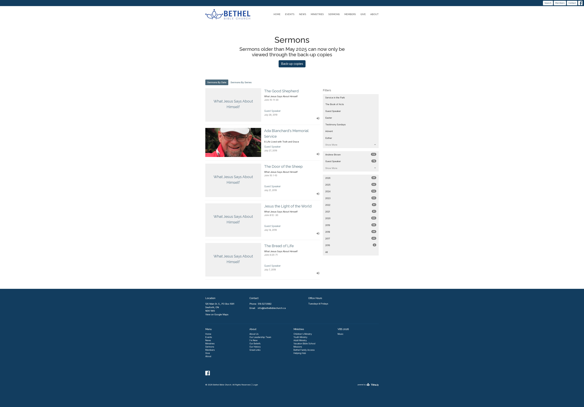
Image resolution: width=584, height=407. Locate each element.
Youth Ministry (300, 337)
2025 (350, 184)
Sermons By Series (241, 82)
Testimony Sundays (335, 124)
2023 (350, 198)
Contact (572, 3)
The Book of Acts (334, 104)
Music (340, 334)
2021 (350, 211)
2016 (350, 245)
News (302, 14)
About (374, 14)
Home (276, 14)
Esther (328, 138)
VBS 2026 (343, 329)
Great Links (255, 350)
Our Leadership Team (260, 337)
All (326, 252)
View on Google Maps (216, 314)
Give (363, 14)
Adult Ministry (300, 340)
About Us (254, 334)
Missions (298, 346)
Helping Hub (300, 353)
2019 (350, 225)
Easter (328, 117)
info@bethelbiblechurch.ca (272, 308)
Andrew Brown (350, 154)
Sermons (334, 14)
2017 (350, 238)
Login (255, 385)
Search (547, 3)
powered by (366, 387)
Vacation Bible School (304, 343)
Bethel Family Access (304, 350)
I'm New (253, 340)
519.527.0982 (264, 303)
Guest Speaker (333, 111)
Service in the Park (335, 97)
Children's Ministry (303, 334)
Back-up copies (292, 64)
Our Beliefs (255, 343)
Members (560, 3)
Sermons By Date (216, 82)
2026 (350, 177)
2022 (350, 204)
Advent (329, 131)
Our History (255, 346)
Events (289, 14)
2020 (350, 218)
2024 (350, 191)
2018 (350, 231)
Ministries (317, 14)
